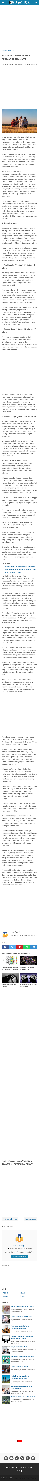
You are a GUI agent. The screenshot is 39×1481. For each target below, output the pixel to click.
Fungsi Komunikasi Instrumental (21, 1316)
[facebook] (5, 947)
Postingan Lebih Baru (10, 1219)
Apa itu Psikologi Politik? (13, 572)
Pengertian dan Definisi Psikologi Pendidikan (20, 566)
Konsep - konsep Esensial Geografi (22, 1306)
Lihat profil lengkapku (20, 1256)
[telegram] (33, 947)
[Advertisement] (19, 27)
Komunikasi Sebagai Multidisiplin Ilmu (23, 1397)
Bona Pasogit (19, 1245)
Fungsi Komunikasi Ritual (19, 1366)
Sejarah (5, 1296)
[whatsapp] (26, 947)
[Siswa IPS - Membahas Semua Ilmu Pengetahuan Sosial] (19, 2)
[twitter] (12, 947)
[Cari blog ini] (36, 2)
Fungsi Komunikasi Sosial (19, 1347)
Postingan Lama (30, 1219)
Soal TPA (24, 1296)
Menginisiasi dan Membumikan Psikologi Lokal (20, 569)
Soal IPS (23, 1293)
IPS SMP (5, 1293)
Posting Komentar (31, 64)
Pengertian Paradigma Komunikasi (22, 1356)
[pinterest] (19, 947)
